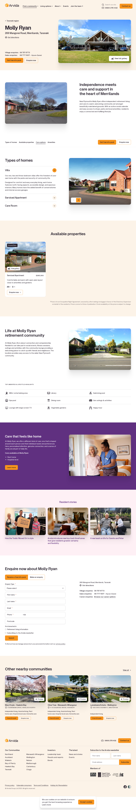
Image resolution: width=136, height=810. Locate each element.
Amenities (51, 142)
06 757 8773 (25, 52)
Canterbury (30, 766)
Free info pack (11, 718)
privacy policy (60, 644)
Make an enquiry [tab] (36, 577)
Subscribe (125, 762)
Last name (11, 601)
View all (126, 670)
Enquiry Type (9, 584)
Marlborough (31, 763)
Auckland (8, 757)
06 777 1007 (25, 55)
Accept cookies (86, 802)
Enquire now (31, 60)
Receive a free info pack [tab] (16, 577)
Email (9, 608)
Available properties (26, 142)
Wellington (30, 757)
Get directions (13, 37)
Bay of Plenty (10, 763)
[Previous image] (73, 200)
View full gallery (121, 58)
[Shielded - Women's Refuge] (129, 786)
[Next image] (78, 200)
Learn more (46, 804)
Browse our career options (105, 597)
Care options (41, 142)
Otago (29, 769)
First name (11, 595)
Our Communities (12, 750)
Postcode (10, 621)
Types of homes (11, 142)
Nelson (29, 760)
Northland (9, 754)
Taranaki (8, 769)
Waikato (8, 760)
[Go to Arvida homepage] (12, 6)
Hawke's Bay (10, 766)
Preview (40, 699)
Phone (9, 615)
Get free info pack (14, 60)
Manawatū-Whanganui (35, 754)
